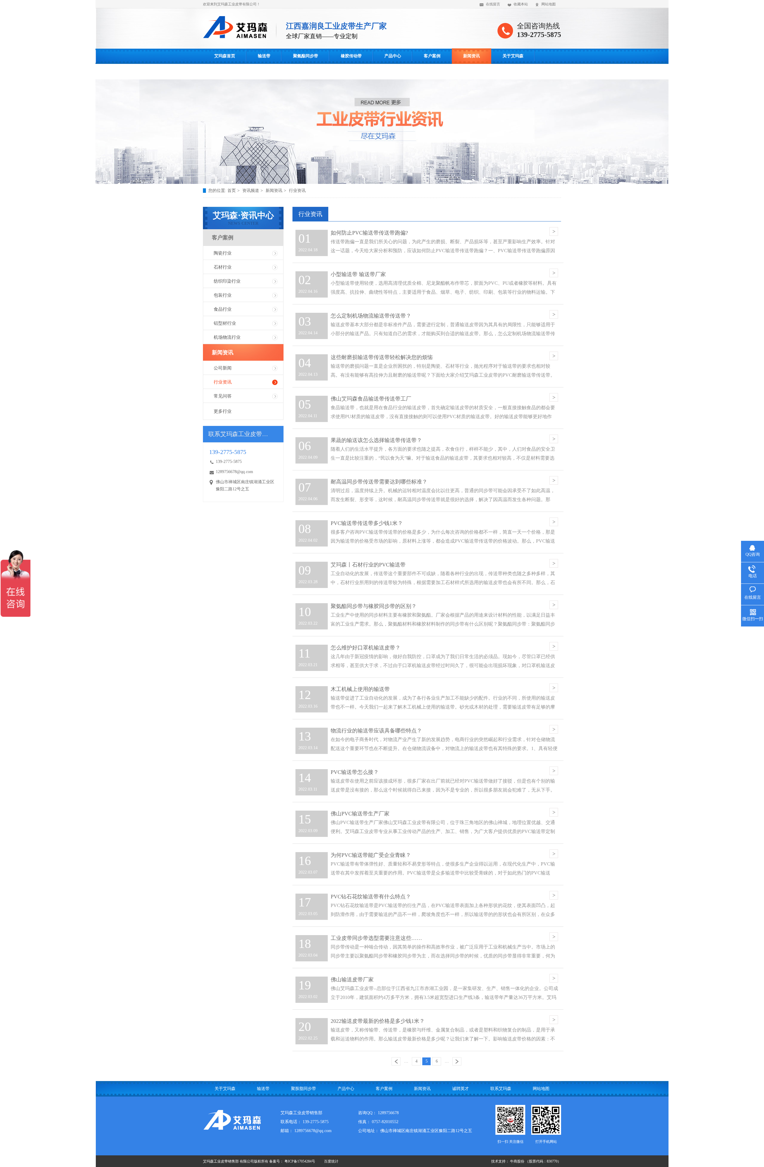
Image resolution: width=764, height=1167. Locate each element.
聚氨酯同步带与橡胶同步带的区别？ (374, 606)
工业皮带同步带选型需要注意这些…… (376, 938)
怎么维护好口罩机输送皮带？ (366, 648)
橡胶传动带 (351, 56)
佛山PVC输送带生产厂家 (360, 814)
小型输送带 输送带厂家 (358, 274)
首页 (231, 190)
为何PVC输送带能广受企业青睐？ (371, 855)
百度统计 (331, 1161)
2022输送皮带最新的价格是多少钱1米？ (378, 1021)
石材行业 (223, 267)
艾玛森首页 (224, 56)
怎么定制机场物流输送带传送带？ (371, 316)
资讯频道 (250, 190)
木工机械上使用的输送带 (360, 689)
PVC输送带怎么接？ (355, 772)
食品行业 (223, 309)
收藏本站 (521, 4)
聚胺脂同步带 (303, 1088)
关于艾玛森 (513, 56)
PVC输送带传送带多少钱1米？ (367, 523)
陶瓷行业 (223, 253)
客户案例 (432, 56)
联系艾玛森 (224, 71)
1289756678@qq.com (234, 471)
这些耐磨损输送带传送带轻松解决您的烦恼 (382, 357)
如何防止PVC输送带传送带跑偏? (369, 233)
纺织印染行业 (227, 281)
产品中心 (392, 56)
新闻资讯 (471, 56)
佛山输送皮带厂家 (352, 980)
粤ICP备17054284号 (299, 1161)
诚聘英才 (460, 1088)
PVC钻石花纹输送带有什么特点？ (371, 897)
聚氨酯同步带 (305, 56)
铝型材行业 (225, 323)
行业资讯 (297, 190)
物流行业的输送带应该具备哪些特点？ (376, 731)
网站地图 (548, 4)
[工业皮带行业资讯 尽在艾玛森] (382, 182)
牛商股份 (517, 1161)
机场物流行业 (227, 337)
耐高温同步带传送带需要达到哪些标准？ (379, 482)
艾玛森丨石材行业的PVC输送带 (368, 565)
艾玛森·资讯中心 (243, 218)
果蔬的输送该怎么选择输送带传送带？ (376, 440)
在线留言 (493, 4)
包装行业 (223, 295)
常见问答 (223, 396)
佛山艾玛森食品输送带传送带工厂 (371, 399)
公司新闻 (223, 368)
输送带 (264, 56)
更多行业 (223, 411)
